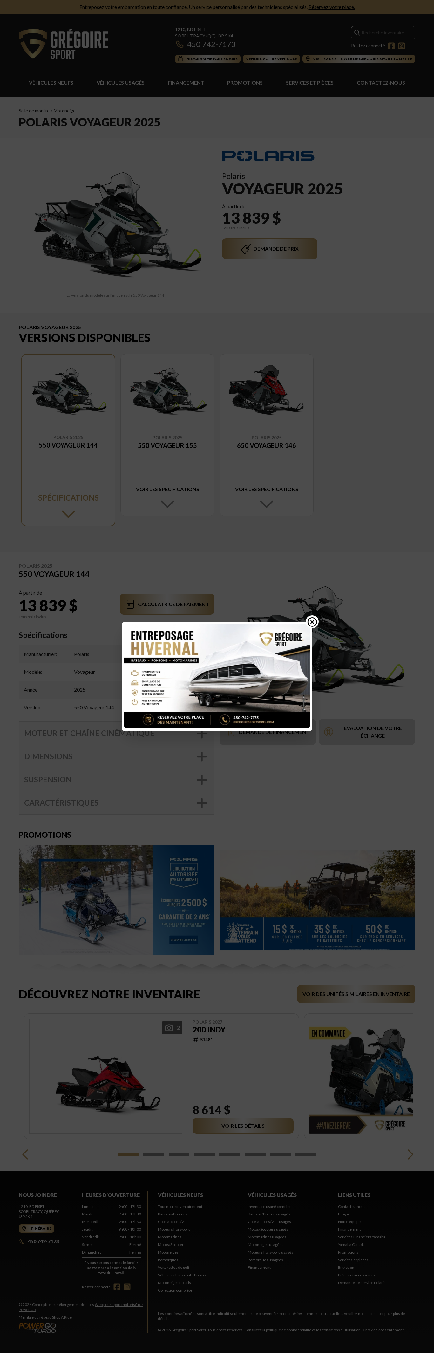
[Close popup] (312, 621)
